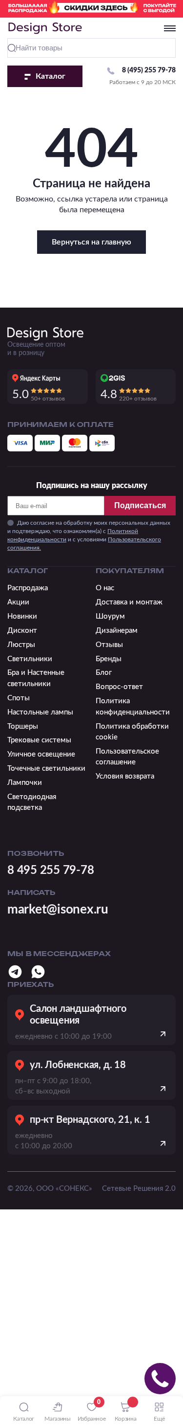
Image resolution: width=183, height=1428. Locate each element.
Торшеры (22, 726)
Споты (18, 698)
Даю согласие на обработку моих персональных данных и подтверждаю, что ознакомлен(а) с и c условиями (88, 535)
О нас (105, 588)
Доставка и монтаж (129, 602)
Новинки (22, 616)
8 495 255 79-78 (50, 870)
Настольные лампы (40, 712)
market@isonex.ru (57, 909)
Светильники (29, 659)
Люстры (21, 644)
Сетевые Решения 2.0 (139, 1188)
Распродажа (27, 588)
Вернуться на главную (91, 242)
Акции (18, 602)
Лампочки (24, 782)
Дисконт (22, 630)
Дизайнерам (117, 630)
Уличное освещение (41, 754)
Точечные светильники (46, 768)
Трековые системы (39, 740)
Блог (104, 672)
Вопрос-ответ (119, 687)
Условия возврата (125, 776)
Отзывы (109, 644)
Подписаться (140, 505)
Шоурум (110, 616)
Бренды (109, 659)
